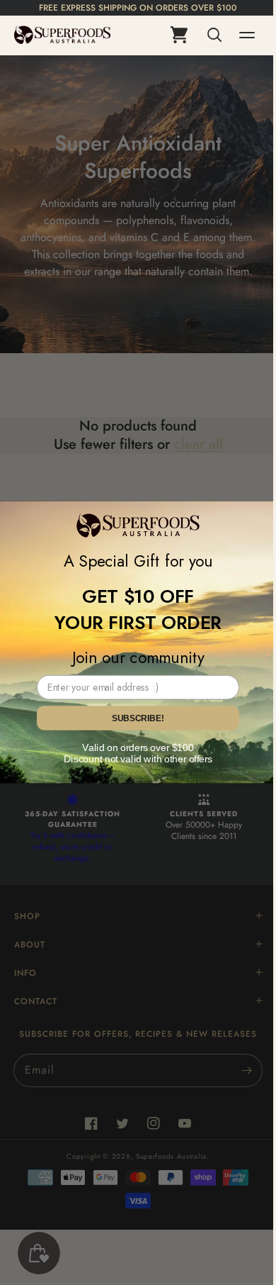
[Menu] (236, 35)
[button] (202, 35)
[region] (138, 8)
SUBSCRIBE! (132, 718)
